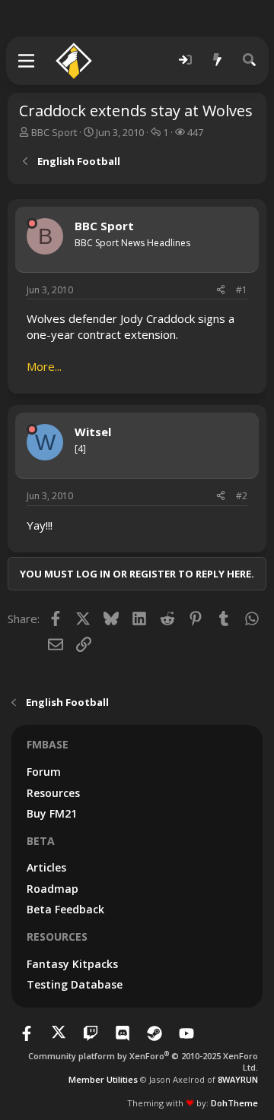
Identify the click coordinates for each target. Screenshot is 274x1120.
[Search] (250, 60)
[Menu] (27, 61)
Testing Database (75, 984)
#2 (241, 495)
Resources (53, 793)
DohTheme (234, 1103)
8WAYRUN (238, 1079)
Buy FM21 (52, 813)
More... (44, 366)
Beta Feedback (65, 909)
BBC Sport (54, 132)
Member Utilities (103, 1079)
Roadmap (52, 888)
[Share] (221, 290)
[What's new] (218, 60)
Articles (46, 867)
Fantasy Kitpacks (72, 964)
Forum (44, 771)
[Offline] (32, 223)
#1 (241, 289)
